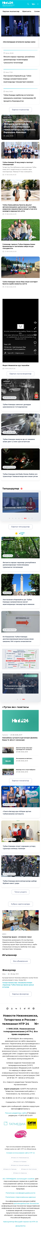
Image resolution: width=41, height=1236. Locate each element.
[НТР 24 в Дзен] (33, 1008)
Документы (21, 1226)
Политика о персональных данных (20, 1197)
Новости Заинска (20, 1173)
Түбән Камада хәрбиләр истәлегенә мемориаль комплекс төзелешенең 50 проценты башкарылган (19, 98)
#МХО (4, 934)
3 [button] (16, 518)
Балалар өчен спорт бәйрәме (25, 769)
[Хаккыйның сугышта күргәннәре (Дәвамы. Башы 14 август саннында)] (20, 720)
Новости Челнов (10, 1169)
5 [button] (22, 518)
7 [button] (28, 518)
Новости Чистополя (29, 1169)
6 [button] (25, 518)
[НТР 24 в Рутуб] (29, 1008)
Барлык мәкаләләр (20, 781)
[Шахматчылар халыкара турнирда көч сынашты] (8, 750)
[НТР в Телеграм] (24, 1008)
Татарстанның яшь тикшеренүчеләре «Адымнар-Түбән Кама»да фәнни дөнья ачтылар (18, 985)
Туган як (5, 735)
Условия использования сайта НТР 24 (20, 1153)
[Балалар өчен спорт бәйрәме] (8, 772)
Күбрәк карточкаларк (20, 904)
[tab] (18, 33)
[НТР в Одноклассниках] (20, 1008)
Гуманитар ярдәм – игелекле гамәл (17, 937)
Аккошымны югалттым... (24, 758)
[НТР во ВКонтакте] (16, 1008)
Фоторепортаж (30, 676)
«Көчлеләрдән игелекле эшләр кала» (19, 42)
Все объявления (20, 961)
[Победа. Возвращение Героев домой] (20, 659)
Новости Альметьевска (20, 1165)
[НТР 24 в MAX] (7, 1008)
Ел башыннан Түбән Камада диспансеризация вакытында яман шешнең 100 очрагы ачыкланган (18, 639)
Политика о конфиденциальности (20, 1193)
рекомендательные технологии (26, 1203)
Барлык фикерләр (20, 994)
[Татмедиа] (14, 1124)
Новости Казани (20, 1161)
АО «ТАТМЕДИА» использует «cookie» (19, 1179)
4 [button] (19, 518)
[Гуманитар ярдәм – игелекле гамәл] (20, 920)
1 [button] (9, 518)
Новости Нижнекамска (20, 1157)
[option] (11, 11)
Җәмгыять (26, 11)
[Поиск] (28, 4)
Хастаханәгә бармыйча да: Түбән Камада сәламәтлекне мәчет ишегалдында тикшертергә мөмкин (18, 79)
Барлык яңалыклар (11, 11)
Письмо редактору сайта (16, 1113)
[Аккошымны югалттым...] (8, 761)
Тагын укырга (20, 892)
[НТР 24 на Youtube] (12, 1008)
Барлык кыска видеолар (20, 374)
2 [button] (12, 518)
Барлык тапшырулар (20, 527)
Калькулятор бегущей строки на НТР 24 (20, 1222)
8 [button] (32, 518)
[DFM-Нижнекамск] (31, 1123)
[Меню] (38, 4)
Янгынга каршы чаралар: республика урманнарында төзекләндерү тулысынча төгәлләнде (19, 60)
